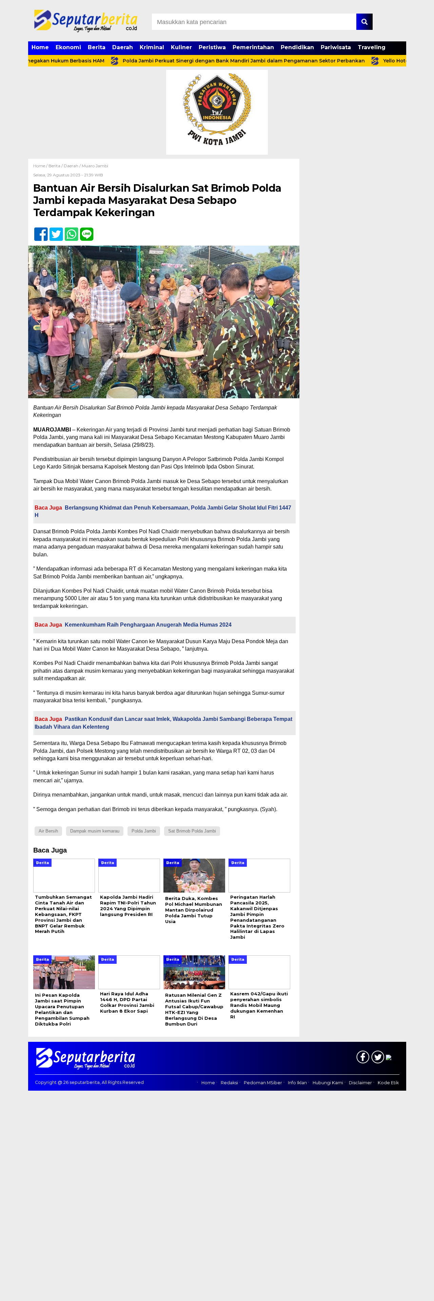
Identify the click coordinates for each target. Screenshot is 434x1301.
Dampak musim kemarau (94, 831)
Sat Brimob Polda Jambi (192, 831)
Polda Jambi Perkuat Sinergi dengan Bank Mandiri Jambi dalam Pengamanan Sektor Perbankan (218, 60)
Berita (96, 47)
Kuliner (181, 47)
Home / (40, 165)
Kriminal (152, 47)
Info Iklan (297, 1082)
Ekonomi (68, 47)
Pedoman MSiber (263, 1082)
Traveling (372, 47)
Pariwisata (336, 47)
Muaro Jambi (95, 165)
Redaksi (229, 1082)
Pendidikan (297, 47)
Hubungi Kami (328, 1082)
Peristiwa (212, 47)
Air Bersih (48, 831)
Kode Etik (388, 1082)
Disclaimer (360, 1082)
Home (40, 47)
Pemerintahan (253, 47)
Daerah (122, 47)
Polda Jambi (144, 831)
